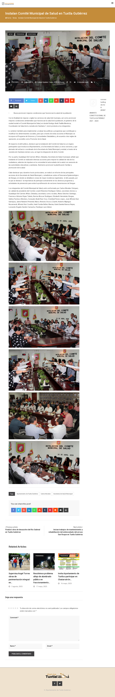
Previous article (12, 527)
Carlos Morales (46, 494)
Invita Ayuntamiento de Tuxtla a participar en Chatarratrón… (68, 576)
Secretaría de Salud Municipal (63, 494)
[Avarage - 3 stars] (13, 608)
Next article (77, 527)
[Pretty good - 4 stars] (15, 608)
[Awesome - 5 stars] (17, 608)
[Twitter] (18, 510)
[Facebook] (13, 510)
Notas (15, 18)
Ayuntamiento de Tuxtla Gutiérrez (27, 494)
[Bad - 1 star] (9, 608)
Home (9, 18)
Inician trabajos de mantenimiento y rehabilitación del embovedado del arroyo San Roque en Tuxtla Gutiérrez (66, 532)
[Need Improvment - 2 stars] (11, 608)
